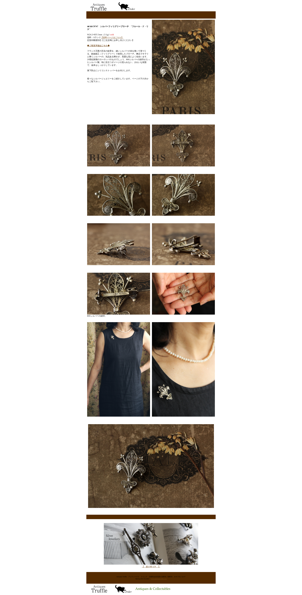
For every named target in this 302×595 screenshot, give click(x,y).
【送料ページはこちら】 (112, 37)
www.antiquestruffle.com (159, 579)
